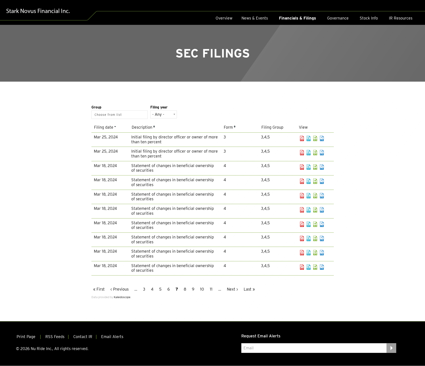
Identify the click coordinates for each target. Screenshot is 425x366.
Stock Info (369, 18)
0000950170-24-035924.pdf (302, 138)
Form (228, 127)
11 (211, 289)
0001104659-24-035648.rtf (308, 252)
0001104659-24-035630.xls (315, 167)
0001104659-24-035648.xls (315, 252)
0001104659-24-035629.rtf (308, 181)
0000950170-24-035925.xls (315, 152)
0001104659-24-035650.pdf (302, 267)
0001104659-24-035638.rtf (308, 224)
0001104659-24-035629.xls (315, 181)
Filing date (103, 127)
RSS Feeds (54, 336)
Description (142, 127)
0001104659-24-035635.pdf (302, 210)
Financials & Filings (297, 18)
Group (96, 107)
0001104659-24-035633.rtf (308, 195)
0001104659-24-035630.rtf (308, 167)
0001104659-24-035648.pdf (302, 252)
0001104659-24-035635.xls (315, 210)
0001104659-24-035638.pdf (302, 224)
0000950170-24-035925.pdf (302, 152)
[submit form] (391, 348)
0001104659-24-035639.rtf (308, 238)
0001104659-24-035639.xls (315, 238)
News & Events (254, 18)
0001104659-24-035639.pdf (302, 238)
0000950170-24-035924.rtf (308, 138)
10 (202, 289)
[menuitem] (224, 18)
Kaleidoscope (122, 297)
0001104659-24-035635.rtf (308, 210)
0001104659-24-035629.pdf (302, 181)
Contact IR (82, 336)
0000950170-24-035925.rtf (308, 152)
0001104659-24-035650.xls (315, 267)
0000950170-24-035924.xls (315, 138)
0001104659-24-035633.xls (315, 195)
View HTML (322, 138)
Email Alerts (112, 336)
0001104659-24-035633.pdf (302, 195)
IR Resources (400, 18)
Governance (338, 18)
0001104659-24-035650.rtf (308, 267)
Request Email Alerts (260, 336)
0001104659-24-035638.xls (315, 224)
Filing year (159, 107)
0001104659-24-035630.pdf (302, 167)
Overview (224, 18)
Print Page (27, 336)
